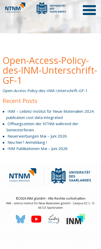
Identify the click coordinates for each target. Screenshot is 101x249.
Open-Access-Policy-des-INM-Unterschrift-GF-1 (45, 90)
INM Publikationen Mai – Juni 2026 (38, 148)
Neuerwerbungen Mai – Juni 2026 (37, 136)
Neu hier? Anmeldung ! (27, 142)
